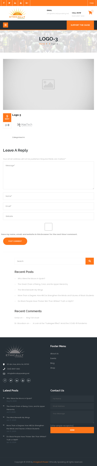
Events (53, 358)
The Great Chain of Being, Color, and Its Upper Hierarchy (43, 284)
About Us (54, 353)
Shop (52, 368)
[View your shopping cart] (90, 12)
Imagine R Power (40, 462)
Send (72, 430)
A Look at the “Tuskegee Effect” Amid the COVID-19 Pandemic (60, 323)
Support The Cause (80, 25)
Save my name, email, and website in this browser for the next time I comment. (39, 234)
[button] (90, 261)
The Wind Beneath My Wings (30, 290)
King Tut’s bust (32, 317)
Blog (52, 363)
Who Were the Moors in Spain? (31, 278)
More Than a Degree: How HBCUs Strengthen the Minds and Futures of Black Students (56, 295)
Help (92, 3)
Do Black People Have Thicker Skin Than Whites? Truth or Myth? (46, 301)
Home (42, 43)
